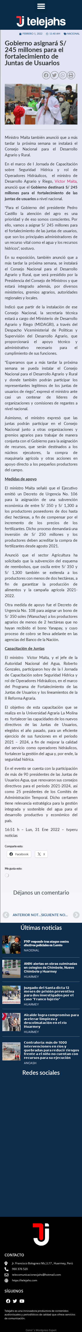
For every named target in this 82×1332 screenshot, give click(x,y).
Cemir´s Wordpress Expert (41, 1330)
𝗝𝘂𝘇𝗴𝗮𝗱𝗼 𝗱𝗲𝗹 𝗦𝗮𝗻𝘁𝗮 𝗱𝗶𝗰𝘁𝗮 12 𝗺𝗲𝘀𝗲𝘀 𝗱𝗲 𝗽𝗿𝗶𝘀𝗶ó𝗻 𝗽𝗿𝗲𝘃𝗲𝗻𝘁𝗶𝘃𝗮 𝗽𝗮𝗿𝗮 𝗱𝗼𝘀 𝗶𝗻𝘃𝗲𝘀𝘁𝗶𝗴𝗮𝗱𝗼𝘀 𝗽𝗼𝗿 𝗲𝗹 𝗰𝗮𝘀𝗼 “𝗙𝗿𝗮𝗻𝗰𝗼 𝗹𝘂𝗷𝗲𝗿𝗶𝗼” (49, 993)
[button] (41, 6)
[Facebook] (8, 1300)
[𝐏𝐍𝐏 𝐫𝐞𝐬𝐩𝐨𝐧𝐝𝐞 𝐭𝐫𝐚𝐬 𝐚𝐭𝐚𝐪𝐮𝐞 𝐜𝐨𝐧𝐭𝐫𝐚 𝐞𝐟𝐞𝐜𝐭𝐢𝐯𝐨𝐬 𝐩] (11, 952)
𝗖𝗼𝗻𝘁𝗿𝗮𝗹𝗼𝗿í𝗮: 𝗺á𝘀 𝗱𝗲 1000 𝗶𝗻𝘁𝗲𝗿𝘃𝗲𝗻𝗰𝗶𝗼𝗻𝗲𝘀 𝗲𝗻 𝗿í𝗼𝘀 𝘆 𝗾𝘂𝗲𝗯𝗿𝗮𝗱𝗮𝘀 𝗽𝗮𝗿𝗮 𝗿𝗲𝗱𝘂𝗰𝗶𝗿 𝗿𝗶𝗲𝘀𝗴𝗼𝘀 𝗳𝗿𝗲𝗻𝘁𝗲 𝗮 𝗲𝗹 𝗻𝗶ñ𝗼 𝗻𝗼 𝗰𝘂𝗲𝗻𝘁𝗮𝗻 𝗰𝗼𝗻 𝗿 (51, 1050)
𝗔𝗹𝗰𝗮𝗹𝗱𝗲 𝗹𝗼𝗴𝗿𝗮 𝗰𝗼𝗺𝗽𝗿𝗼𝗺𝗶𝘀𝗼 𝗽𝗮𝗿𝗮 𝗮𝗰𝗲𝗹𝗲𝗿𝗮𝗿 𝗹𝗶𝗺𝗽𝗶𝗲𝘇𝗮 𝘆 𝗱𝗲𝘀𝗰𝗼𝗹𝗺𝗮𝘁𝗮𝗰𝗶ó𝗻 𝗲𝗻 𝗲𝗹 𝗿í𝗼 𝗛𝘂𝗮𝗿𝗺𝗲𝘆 (51, 1020)
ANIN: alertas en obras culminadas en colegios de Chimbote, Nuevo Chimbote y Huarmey (50, 967)
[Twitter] (14, 1300)
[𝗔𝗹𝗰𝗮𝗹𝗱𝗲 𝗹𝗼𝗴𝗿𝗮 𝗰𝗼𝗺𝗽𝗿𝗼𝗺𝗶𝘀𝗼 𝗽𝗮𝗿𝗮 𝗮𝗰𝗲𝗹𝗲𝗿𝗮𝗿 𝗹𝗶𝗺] (11, 1030)
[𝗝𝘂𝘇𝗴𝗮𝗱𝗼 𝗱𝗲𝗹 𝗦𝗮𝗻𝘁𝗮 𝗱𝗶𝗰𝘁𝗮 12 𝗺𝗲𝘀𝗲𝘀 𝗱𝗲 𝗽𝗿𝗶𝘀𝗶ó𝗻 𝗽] (11, 1002)
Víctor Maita (66, 181)
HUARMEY (31, 976)
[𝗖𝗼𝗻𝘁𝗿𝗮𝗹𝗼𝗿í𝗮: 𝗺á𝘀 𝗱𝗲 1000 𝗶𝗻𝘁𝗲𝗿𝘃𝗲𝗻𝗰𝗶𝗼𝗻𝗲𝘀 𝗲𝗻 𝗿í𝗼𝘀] (11, 1059)
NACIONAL (73, 33)
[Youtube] (21, 1300)
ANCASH (30, 1063)
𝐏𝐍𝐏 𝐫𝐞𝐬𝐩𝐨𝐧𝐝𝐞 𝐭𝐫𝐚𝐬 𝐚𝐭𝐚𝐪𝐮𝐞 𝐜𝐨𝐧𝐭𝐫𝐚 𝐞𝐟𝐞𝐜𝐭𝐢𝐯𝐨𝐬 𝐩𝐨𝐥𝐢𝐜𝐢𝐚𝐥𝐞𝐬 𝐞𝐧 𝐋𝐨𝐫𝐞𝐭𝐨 (46, 943)
